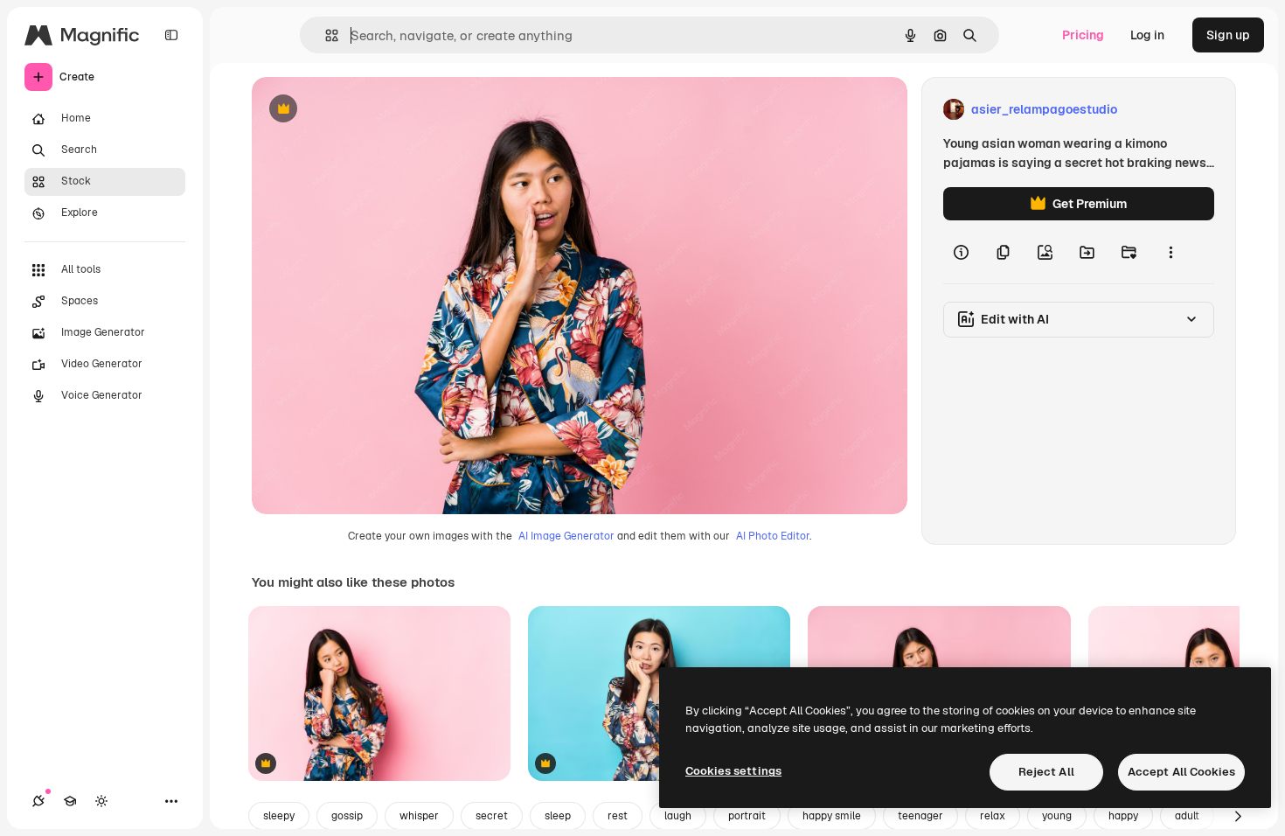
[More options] (1170, 251)
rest (618, 816)
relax (992, 816)
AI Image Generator (566, 536)
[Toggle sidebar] (171, 35)
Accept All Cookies (1181, 771)
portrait (747, 816)
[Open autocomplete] (325, 35)
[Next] (1238, 816)
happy (1123, 816)
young (1057, 816)
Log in (1147, 35)
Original (363, 109)
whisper (419, 816)
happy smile (831, 816)
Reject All (1046, 771)
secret (492, 816)
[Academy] (70, 801)
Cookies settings (733, 770)
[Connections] (38, 801)
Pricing (1083, 35)
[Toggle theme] (101, 801)
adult (1187, 816)
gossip (347, 816)
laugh (677, 816)
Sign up (1228, 35)
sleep (558, 816)
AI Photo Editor (772, 536)
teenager (920, 816)
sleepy (279, 816)
